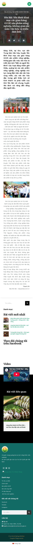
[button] (9, 40)
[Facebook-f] (4, 468)
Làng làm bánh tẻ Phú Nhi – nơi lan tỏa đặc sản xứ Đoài (19, 326)
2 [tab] (16, 433)
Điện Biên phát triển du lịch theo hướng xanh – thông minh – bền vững (19, 320)
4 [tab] (19, 433)
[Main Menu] (29, 4)
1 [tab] (14, 433)
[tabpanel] (16, 413)
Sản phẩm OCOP (17, 12)
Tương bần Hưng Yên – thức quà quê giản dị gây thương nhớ (19, 333)
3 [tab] (17, 433)
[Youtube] (6, 468)
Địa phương (8, 12)
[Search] (27, 303)
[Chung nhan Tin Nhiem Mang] (12, 472)
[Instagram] (9, 468)
